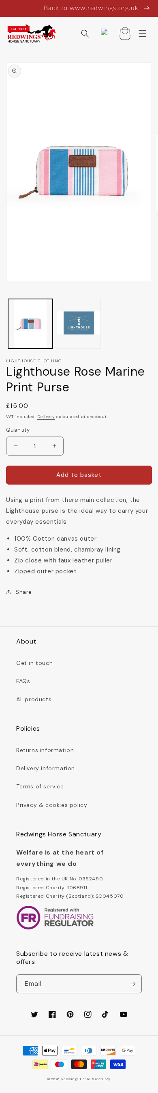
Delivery (46, 416)
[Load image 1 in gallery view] (30, 324)
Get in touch (34, 663)
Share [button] (23, 592)
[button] (85, 33)
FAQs (23, 681)
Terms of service (40, 786)
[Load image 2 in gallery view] (79, 324)
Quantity (18, 429)
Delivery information (45, 768)
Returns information (45, 750)
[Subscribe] (132, 983)
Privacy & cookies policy (51, 805)
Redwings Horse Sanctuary (86, 1079)
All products (33, 699)
